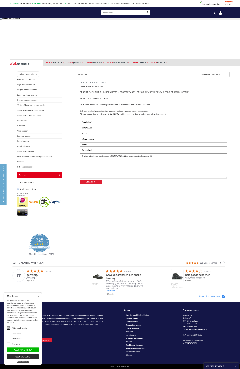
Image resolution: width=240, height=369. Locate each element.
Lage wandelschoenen (27, 95)
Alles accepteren (23, 350)
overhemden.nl (117, 62)
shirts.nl (139, 62)
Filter (80, 74)
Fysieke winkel (132, 318)
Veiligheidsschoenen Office (29, 115)
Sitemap (129, 355)
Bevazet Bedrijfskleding (27, 12)
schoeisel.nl (19, 63)
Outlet (22, 175)
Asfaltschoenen (24, 146)
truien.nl (158, 62)
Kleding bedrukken (133, 325)
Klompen (21, 125)
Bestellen (129, 332)
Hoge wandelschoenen (27, 89)
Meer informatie (23, 362)
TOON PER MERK (25, 182)
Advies (26, 74)
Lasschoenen (23, 141)
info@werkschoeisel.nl (198, 329)
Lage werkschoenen (26, 84)
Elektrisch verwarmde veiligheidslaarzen (34, 156)
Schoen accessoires (25, 167)
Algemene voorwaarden (135, 348)
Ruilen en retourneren (134, 338)
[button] (221, 263)
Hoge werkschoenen (26, 79)
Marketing (16, 344)
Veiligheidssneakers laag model (30, 110)
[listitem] (40, 275)
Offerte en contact (133, 328)
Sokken (20, 161)
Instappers (22, 120)
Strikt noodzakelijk (19, 328)
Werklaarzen (22, 131)
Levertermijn (131, 335)
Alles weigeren (23, 357)
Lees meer (110, 290)
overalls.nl (94, 62)
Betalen (129, 342)
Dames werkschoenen (27, 100)
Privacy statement (133, 352)
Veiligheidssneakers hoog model (31, 105)
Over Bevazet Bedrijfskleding (137, 315)
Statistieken (17, 339)
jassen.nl (74, 62)
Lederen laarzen (24, 136)
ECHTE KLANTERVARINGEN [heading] (28, 263)
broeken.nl (54, 62)
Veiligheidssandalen (25, 151)
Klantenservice (132, 322)
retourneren (20, 3)
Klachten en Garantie (134, 345)
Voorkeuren (16, 334)
